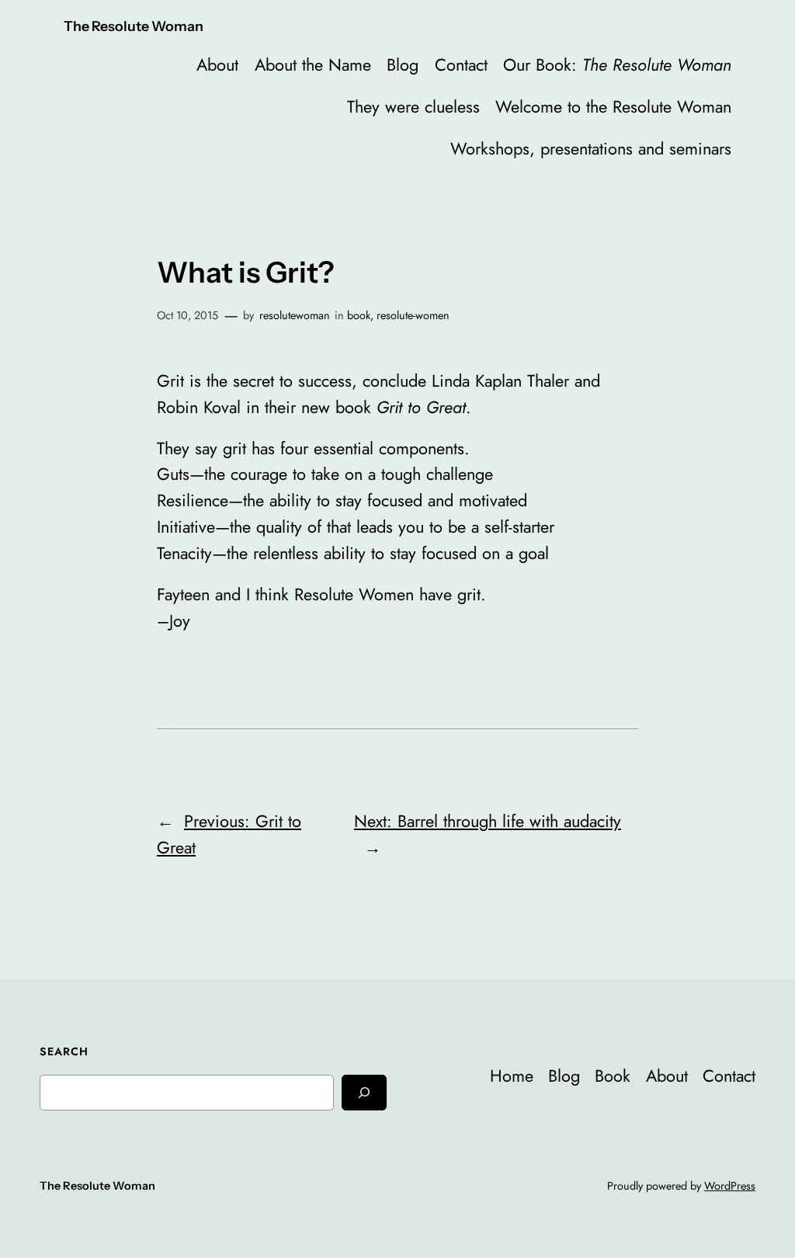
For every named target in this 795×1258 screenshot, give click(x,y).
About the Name (313, 65)
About (217, 65)
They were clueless (413, 107)
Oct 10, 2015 (187, 315)
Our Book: (617, 65)
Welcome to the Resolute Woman (613, 107)
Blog (402, 65)
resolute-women (413, 315)
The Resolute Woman (133, 26)
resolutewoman (294, 315)
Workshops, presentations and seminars (590, 149)
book (358, 315)
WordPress (729, 1186)
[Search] (364, 1092)
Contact (461, 65)
